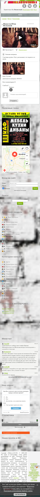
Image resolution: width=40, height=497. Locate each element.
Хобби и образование (12, 248)
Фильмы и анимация (11, 246)
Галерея (33, 469)
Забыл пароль (17, 190)
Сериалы (8, 239)
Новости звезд (23, 50)
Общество (9, 232)
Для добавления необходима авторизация (20, 377)
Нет (7, 399)
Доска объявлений (33, 471)
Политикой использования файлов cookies (18, 491)
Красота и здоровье (11, 224)
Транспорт (9, 244)
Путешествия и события (12, 234)
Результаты (26, 412)
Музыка (8, 229)
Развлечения (16, 18)
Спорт (7, 241)
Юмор (8, 251)
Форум (33, 465)
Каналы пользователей (12, 298)
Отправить (13, 101)
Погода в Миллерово (8, 308)
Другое (8, 219)
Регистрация (26, 9)
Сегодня (34, 480)
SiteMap (34, 477)
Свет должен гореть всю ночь (14, 405)
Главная (4, 18)
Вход (35, 9)
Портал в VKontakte (30, 6)
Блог (30, 475)
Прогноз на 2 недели (8, 313)
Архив (21, 412)
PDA (34, 479)
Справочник (33, 474)
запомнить (7, 188)
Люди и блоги (10, 227)
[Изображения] (14, 68)
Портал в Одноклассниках (24, 6)
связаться (16, 478)
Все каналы (9, 296)
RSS (32, 9)
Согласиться (20, 494)
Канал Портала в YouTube (35, 6)
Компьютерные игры (12, 222)
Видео (9, 18)
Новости (33, 467)
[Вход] (11, 89)
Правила (36, 475)
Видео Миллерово (13, 217)
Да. (7, 397)
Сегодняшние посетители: (10, 432)
